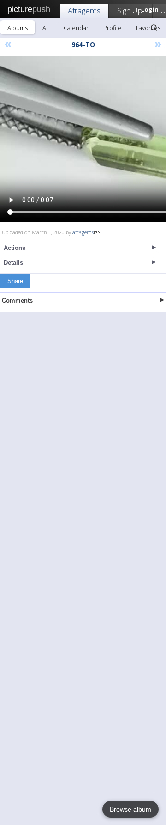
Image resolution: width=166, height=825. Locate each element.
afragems (83, 232)
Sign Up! (130, 10)
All (45, 28)
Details (13, 262)
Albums (17, 28)
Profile (112, 28)
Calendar (76, 28)
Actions (14, 247)
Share (15, 281)
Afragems (84, 10)
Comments (17, 300)
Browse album (130, 809)
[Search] (154, 27)
